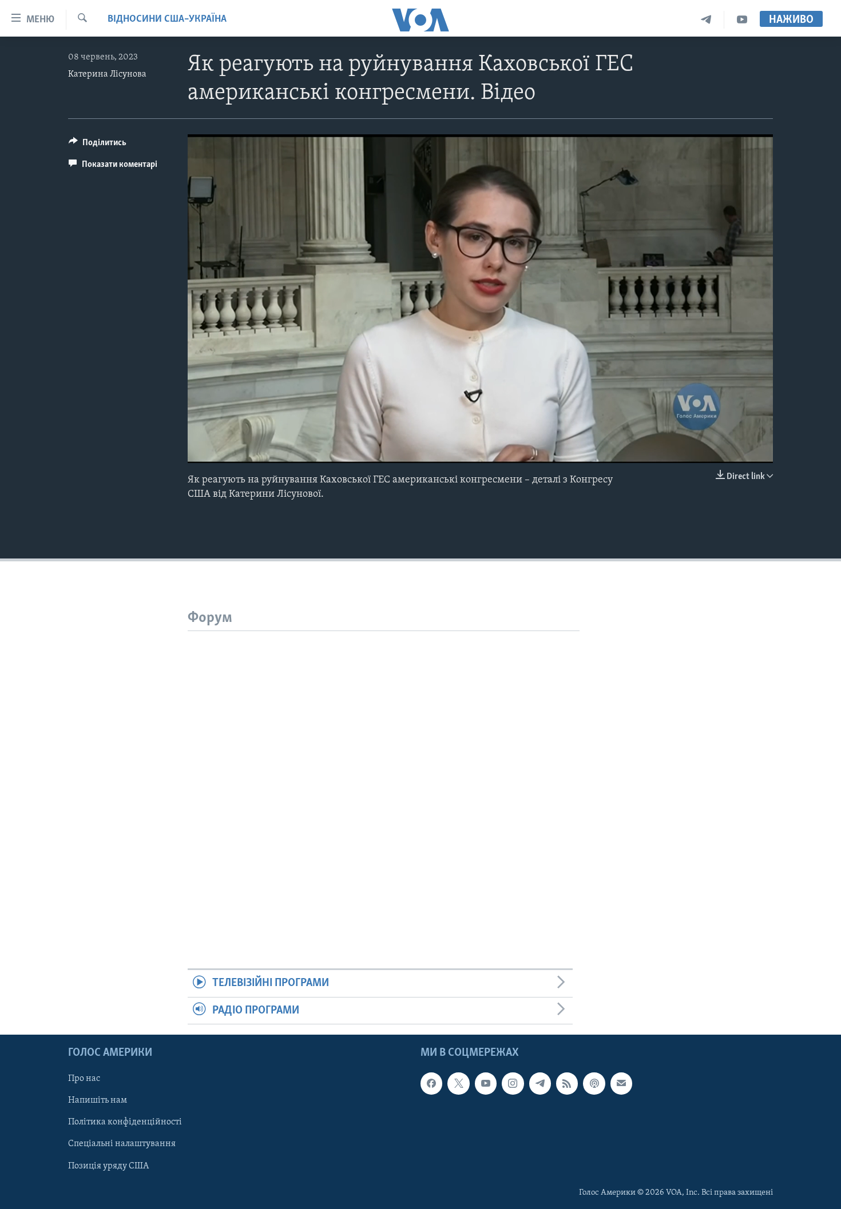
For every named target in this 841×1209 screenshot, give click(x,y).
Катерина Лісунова (107, 74)
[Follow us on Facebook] (431, 1083)
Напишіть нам (97, 1100)
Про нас (84, 1078)
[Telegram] (706, 20)
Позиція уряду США (108, 1166)
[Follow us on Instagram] (512, 1083)
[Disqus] (384, 774)
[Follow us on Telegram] (540, 1083)
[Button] (97, 145)
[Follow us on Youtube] (486, 1083)
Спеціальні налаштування (122, 1144)
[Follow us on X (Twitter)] (458, 1083)
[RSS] (567, 1083)
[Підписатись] (621, 1083)
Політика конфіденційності (125, 1122)
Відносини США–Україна (167, 19)
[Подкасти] (594, 1083)
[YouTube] (742, 20)
